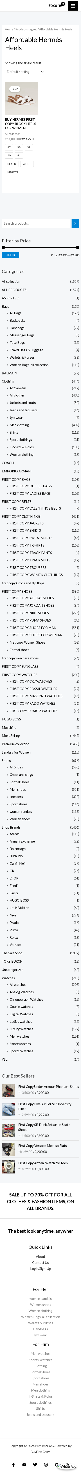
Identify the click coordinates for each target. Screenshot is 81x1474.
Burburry (16, 856)
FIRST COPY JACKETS (27, 523)
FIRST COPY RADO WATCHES (33, 703)
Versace (16, 945)
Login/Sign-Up (40, 1269)
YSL (4, 1059)
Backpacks (17, 320)
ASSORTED (10, 298)
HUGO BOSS (11, 719)
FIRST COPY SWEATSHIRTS (31, 538)
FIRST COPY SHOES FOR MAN (33, 628)
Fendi (14, 886)
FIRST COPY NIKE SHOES (29, 613)
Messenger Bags (22, 335)
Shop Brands (11, 827)
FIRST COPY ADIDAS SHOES (32, 598)
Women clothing (22, 454)
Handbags (17, 328)
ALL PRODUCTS (14, 290)
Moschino (9, 727)
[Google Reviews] (57, 1465)
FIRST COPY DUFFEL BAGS (31, 486)
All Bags (15, 313)
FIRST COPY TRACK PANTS (31, 553)
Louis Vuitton (19, 908)
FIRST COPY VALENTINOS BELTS (35, 508)
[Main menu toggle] (73, 5)
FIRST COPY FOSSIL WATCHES (33, 689)
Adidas (15, 834)
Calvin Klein (18, 863)
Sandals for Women (16, 752)
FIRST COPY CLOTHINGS (21, 516)
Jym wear (16, 417)
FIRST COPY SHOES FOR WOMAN (36, 635)
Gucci (14, 893)
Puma (14, 930)
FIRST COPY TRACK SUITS (30, 560)
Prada (14, 923)
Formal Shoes (19, 782)
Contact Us (40, 1262)
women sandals (21, 811)
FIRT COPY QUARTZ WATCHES (34, 711)
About (40, 1256)
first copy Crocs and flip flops (23, 583)
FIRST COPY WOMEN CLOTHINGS (36, 575)
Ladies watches (21, 1021)
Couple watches (21, 1007)
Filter (10, 254)
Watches (8, 978)
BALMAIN (9, 373)
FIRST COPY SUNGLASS (20, 666)
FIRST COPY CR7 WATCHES (31, 681)
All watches (18, 984)
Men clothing (19, 425)
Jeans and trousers (24, 410)
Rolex (14, 937)
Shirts (14, 432)
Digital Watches (21, 1014)
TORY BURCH (12, 961)
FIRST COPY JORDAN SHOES (32, 605)
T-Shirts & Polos (22, 447)
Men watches (19, 1036)
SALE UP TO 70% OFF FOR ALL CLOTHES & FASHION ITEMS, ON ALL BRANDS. (40, 1201)
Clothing (8, 381)
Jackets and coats (23, 403)
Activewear (18, 388)
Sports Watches (21, 1051)
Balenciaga (18, 849)
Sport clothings (21, 440)
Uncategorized (12, 970)
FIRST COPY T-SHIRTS (27, 545)
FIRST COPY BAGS (16, 479)
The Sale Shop (12, 953)
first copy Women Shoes (27, 642)
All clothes (17, 395)
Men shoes (18, 789)
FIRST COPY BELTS (17, 501)
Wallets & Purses (22, 357)
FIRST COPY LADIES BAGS (30, 493)
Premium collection (15, 744)
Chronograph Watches (26, 999)
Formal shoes (19, 650)
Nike (13, 915)
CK (12, 871)
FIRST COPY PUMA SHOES (30, 620)
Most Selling (11, 736)
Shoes (6, 761)
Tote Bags (17, 342)
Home (9, 29)
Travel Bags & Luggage (26, 350)
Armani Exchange (22, 841)
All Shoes (16, 767)
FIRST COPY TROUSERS (28, 568)
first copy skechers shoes (20, 658)
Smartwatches (20, 1044)
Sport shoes (18, 804)
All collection (11, 281)
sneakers (16, 797)
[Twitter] (35, 1465)
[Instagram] (46, 1465)
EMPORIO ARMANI (17, 471)
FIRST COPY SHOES (17, 591)
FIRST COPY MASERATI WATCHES (36, 696)
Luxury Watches (21, 1029)
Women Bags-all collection (29, 365)
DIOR (14, 878)
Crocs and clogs (21, 775)
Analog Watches (22, 992)
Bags (5, 306)
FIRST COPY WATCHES (19, 675)
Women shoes (20, 819)
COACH (8, 463)
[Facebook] (13, 1465)
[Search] (75, 223)
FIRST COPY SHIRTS (25, 530)
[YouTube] (24, 1465)
